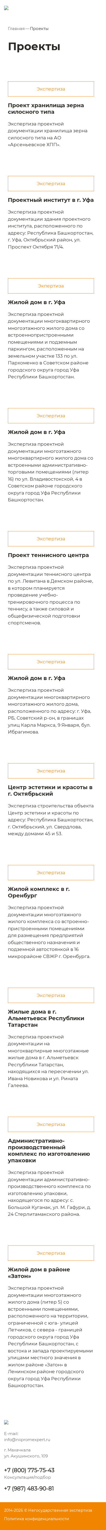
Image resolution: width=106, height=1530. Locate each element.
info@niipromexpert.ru (27, 1439)
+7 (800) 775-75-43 (29, 1470)
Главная (16, 28)
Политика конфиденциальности (36, 1518)
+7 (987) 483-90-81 (29, 1488)
